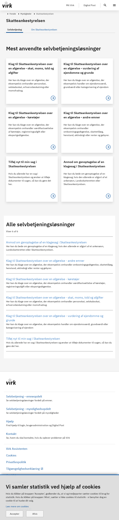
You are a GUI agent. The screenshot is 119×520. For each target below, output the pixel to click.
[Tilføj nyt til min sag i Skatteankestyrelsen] (53, 196)
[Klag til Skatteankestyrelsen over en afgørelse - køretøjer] (53, 147)
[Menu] (114, 5)
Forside (13, 14)
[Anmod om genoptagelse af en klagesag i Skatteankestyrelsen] (108, 196)
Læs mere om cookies (17, 506)
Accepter (14, 513)
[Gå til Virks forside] (59, 381)
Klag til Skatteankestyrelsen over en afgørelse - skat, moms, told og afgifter (54, 297)
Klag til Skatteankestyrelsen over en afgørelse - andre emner (45, 261)
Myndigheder (25, 14)
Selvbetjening (14, 29)
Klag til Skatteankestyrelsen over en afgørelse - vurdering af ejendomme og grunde (54, 318)
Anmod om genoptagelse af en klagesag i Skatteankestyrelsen (46, 242)
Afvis (34, 513)
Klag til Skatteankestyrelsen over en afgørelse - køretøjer (42, 279)
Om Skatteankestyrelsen (44, 29)
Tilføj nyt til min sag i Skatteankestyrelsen (33, 339)
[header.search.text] (105, 4)
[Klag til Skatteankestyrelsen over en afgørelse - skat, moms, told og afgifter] (53, 98)
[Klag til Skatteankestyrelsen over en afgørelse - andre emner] (108, 147)
